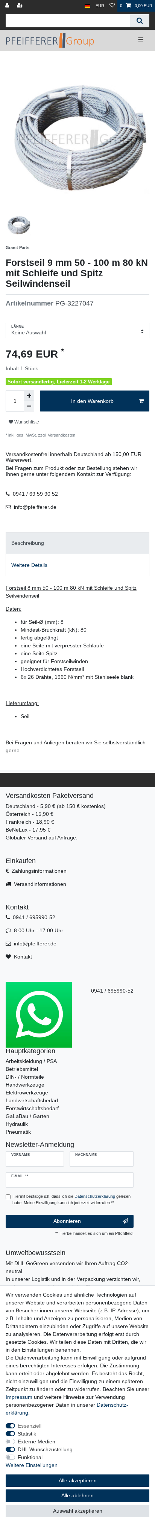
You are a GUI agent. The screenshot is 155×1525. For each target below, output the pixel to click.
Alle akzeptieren (78, 1480)
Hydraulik (17, 1124)
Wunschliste (26, 422)
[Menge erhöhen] (29, 396)
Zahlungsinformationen (39, 871)
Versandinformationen (40, 884)
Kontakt (23, 957)
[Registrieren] (20, 6)
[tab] (77, 543)
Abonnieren (67, 1221)
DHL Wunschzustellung (45, 1449)
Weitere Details (29, 565)
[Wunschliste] (112, 6)
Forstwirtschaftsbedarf (32, 1108)
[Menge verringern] (29, 406)
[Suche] (139, 20)
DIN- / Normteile (25, 1077)
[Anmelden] (8, 6)
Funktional (30, 1457)
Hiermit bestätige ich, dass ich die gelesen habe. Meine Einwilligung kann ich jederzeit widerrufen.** (71, 1199)
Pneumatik (18, 1132)
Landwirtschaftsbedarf (32, 1100)
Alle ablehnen (77, 1495)
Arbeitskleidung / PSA (31, 1061)
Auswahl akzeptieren (77, 1511)
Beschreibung (27, 543)
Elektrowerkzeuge (27, 1093)
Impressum (19, 1397)
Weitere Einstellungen (32, 1465)
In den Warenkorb (92, 401)
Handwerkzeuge (25, 1085)
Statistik (27, 1434)
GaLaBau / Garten (27, 1116)
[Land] (87, 6)
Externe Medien (36, 1442)
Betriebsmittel (22, 1069)
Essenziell (29, 1426)
